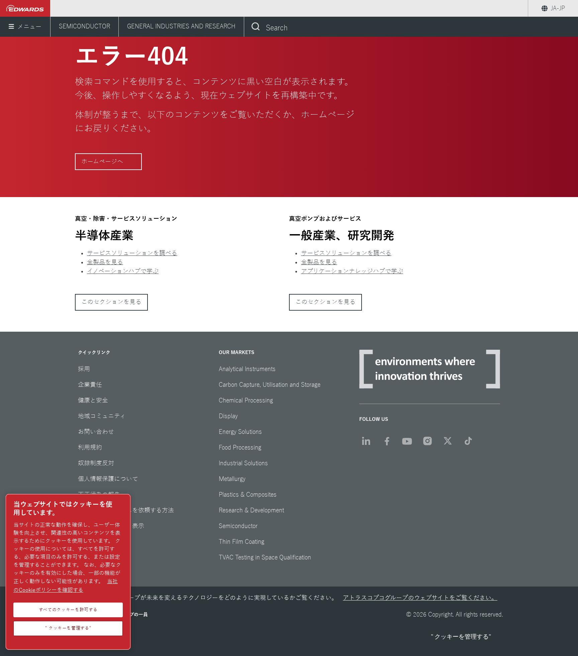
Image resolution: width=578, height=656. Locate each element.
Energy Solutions (240, 432)
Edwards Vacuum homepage (25, 8)
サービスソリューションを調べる (132, 253)
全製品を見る (105, 262)
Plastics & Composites (248, 494)
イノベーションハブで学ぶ (123, 271)
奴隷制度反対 (96, 463)
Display (228, 416)
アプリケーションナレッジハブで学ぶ (352, 271)
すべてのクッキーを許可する (68, 609)
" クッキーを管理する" (461, 636)
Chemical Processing (246, 400)
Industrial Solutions (243, 463)
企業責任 (90, 384)
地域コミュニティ (102, 416)
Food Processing (240, 447)
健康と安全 (93, 400)
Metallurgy (232, 479)
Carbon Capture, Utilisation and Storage (269, 384)
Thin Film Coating (241, 541)
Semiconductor (238, 526)
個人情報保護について (108, 479)
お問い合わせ (96, 432)
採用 (84, 369)
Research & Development (251, 510)
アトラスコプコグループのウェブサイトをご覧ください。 (420, 598)
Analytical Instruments (247, 369)
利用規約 (90, 447)
